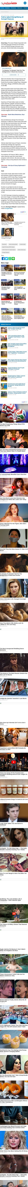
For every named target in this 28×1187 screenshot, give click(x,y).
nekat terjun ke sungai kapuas (8, 249)
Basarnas (4, 244)
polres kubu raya (21, 249)
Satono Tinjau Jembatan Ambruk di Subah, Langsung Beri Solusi (17, 392)
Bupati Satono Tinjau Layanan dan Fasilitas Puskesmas (16, 376)
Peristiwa (13, 8)
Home (2, 8)
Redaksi (7, 8)
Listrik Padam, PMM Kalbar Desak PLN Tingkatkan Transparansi (17, 352)
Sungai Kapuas (5, 252)
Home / (2, 11)
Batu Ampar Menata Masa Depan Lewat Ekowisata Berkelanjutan (17, 360)
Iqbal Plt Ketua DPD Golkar (8, 247)
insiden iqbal (22, 244)
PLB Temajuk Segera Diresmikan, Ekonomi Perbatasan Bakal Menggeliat (17, 345)
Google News (9, 208)
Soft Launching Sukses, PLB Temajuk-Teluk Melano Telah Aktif (16, 337)
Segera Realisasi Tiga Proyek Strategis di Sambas (16, 368)
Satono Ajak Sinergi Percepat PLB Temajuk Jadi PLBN (16, 328)
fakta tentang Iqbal (13, 244)
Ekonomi (20, 8)
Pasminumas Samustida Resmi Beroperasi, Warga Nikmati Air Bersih (16, 385)
